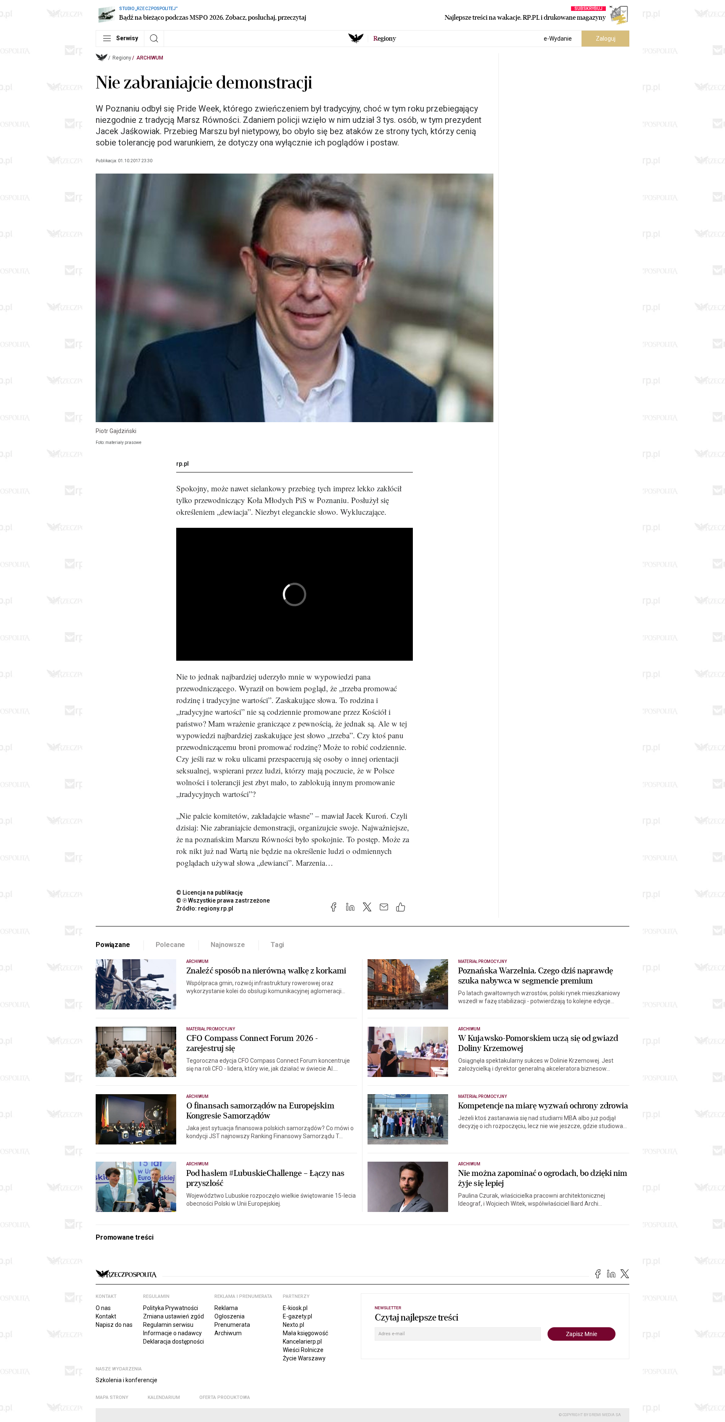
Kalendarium (164, 1397)
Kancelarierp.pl (302, 1341)
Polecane (170, 945)
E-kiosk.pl (295, 1308)
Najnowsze (228, 945)
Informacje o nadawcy (172, 1333)
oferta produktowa (224, 1397)
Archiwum (149, 58)
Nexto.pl (293, 1324)
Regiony (121, 58)
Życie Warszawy (304, 1358)
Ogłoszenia (229, 1316)
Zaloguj (605, 38)
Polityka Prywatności (170, 1308)
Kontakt (106, 1316)
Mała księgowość (305, 1333)
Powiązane (113, 945)
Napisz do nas (114, 1324)
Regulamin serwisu (168, 1324)
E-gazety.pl (297, 1316)
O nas (103, 1308)
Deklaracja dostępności (173, 1341)
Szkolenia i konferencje (126, 1380)
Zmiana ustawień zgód (173, 1316)
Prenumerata (232, 1324)
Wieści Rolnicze (303, 1350)
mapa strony (112, 1397)
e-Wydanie (558, 38)
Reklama (226, 1308)
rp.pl (182, 463)
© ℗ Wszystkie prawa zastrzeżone (223, 900)
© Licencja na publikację (209, 892)
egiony (384, 38)
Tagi (277, 945)
